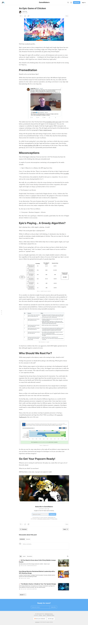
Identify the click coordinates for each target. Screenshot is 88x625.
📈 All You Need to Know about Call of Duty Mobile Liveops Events (37, 561)
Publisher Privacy (49, 613)
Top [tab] (20, 556)
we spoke (66, 174)
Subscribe (76, 2)
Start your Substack (40, 618)
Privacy (40, 615)
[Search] (68, 2)
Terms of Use (50, 517)
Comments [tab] (22, 539)
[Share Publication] (71, 2)
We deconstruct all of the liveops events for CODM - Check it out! (34, 564)
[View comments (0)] (25, 16)
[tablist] (25, 539)
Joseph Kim (24, 11)
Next (64, 529)
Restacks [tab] (28, 539)
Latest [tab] (24, 556)
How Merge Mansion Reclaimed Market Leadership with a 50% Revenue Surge (37, 572)
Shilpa (35, 565)
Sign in (84, 2)
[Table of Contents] (1, 312)
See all (21, 594)
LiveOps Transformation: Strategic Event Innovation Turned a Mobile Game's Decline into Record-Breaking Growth (37, 575)
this (43, 50)
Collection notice (50, 615)
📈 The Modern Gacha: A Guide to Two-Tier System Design (37, 584)
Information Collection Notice (44, 518)
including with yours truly (53, 122)
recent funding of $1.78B (31, 145)
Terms (44, 615)
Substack (37, 622)
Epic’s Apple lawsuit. (46, 130)
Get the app (51, 618)
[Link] (17, 70)
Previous (24, 529)
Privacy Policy (54, 518)
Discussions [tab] (29, 556)
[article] (44, 564)
